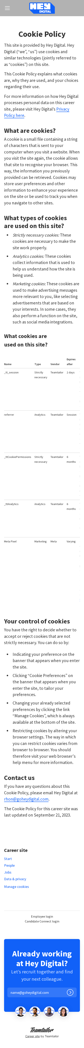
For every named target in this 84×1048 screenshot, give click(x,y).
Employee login (42, 916)
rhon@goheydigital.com (26, 799)
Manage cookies (16, 886)
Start (8, 858)
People (9, 865)
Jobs (7, 872)
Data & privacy (15, 879)
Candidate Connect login (42, 921)
